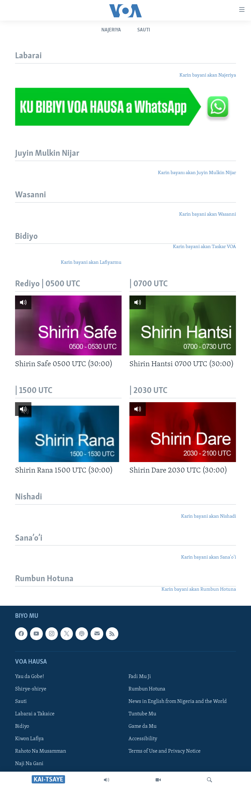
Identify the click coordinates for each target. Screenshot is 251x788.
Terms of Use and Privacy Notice (164, 751)
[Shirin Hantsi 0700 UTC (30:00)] (182, 325)
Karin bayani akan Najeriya (207, 75)
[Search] (209, 780)
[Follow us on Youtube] (36, 634)
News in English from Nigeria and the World (177, 701)
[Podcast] (81, 634)
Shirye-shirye (30, 689)
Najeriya (111, 30)
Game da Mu (142, 726)
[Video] (158, 780)
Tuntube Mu (142, 714)
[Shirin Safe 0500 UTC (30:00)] (68, 325)
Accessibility (142, 739)
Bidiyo (22, 726)
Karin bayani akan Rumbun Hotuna (198, 589)
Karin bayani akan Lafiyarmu (91, 262)
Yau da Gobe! (29, 676)
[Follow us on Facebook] (21, 634)
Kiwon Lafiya (29, 739)
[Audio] (106, 780)
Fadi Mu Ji (139, 676)
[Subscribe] (97, 634)
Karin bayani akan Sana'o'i (208, 557)
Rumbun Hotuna (146, 689)
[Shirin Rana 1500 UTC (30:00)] (68, 432)
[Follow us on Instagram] (51, 634)
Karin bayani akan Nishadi (208, 516)
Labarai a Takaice (35, 714)
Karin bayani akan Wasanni (207, 214)
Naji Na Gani (29, 764)
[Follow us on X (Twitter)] (66, 634)
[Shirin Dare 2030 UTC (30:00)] (182, 432)
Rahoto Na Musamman (40, 751)
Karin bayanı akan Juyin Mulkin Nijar (197, 172)
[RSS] (112, 634)
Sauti (143, 30)
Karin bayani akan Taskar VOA (204, 246)
